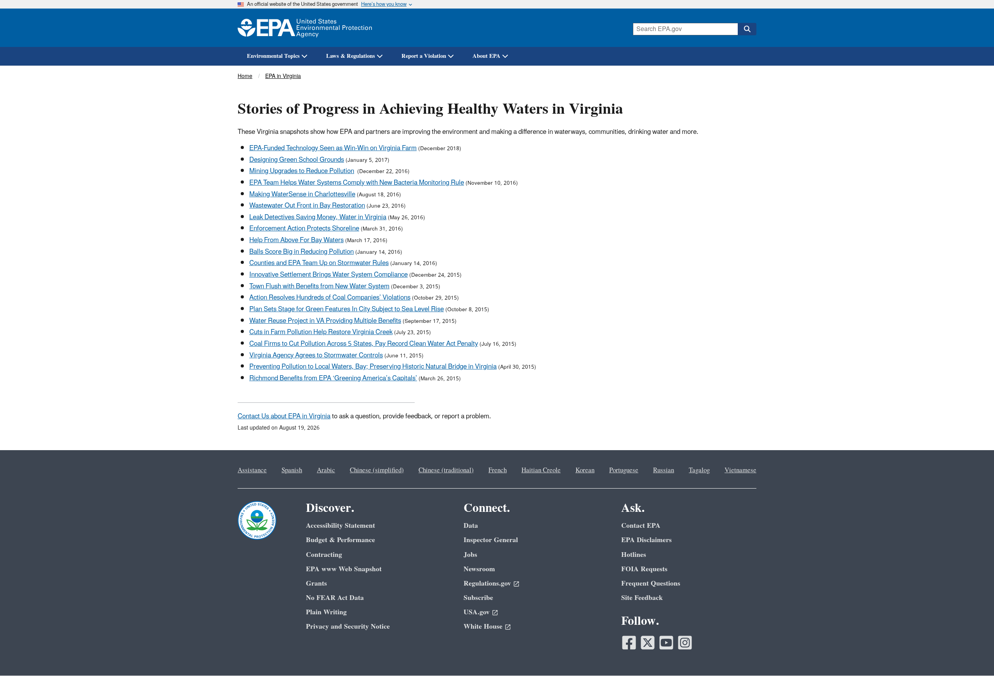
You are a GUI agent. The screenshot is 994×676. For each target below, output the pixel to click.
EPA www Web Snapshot (344, 569)
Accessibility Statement (340, 526)
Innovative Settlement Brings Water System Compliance (328, 275)
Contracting (324, 555)
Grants (316, 583)
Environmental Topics (273, 56)
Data (471, 526)
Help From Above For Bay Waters (296, 240)
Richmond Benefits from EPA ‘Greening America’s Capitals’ (333, 378)
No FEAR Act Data (335, 598)
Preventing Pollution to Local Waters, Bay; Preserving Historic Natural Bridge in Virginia (373, 367)
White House (483, 626)
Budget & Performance (340, 540)
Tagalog (699, 470)
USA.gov (477, 612)
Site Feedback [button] (642, 598)
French (497, 470)
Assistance (252, 470)
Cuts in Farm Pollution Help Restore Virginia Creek (321, 332)
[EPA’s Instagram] (685, 642)
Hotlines (633, 555)
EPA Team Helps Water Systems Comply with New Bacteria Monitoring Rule (356, 183)
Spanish (292, 470)
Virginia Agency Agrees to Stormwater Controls (316, 355)
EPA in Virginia (283, 76)
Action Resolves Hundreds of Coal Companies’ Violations (329, 298)
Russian (663, 470)
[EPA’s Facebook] (629, 642)
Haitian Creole (541, 470)
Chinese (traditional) (446, 470)
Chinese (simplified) (377, 470)
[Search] (747, 29)
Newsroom (479, 569)
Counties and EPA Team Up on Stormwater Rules (319, 263)
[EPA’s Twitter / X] (647, 642)
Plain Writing (326, 612)
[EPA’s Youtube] (666, 642)
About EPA (486, 56)
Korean (584, 470)
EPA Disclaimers (646, 540)
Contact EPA (640, 526)
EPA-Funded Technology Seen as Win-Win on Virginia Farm (333, 148)
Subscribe (478, 598)
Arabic (326, 470)
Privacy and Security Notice (348, 626)
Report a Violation (423, 56)
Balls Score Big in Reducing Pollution (301, 252)
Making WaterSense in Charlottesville (302, 194)
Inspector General (491, 540)
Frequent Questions (650, 583)
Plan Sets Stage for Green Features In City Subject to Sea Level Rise (346, 309)
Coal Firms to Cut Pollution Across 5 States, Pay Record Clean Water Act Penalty (363, 344)
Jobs (470, 555)
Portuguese (623, 470)
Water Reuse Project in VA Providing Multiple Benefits (325, 321)
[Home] (305, 27)
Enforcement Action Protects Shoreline (304, 229)
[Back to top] (972, 654)
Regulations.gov (487, 583)
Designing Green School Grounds (296, 160)
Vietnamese (740, 470)
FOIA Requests (644, 569)
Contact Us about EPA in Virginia (284, 416)
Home (245, 76)
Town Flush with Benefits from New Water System (319, 286)
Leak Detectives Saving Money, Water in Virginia (317, 217)
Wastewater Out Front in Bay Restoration (307, 206)
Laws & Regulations (350, 56)
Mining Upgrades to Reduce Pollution (301, 171)
